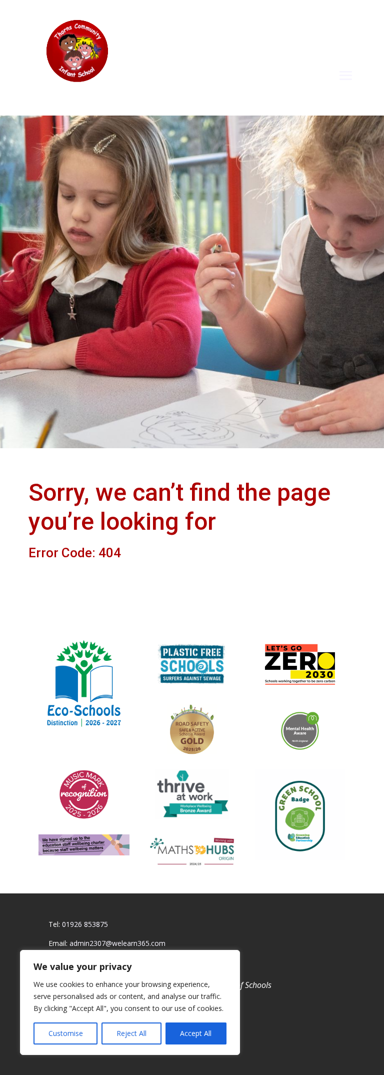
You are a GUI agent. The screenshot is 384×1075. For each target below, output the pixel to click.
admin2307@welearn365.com (118, 943)
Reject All (131, 1033)
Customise (65, 1033)
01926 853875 (85, 924)
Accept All (196, 1033)
